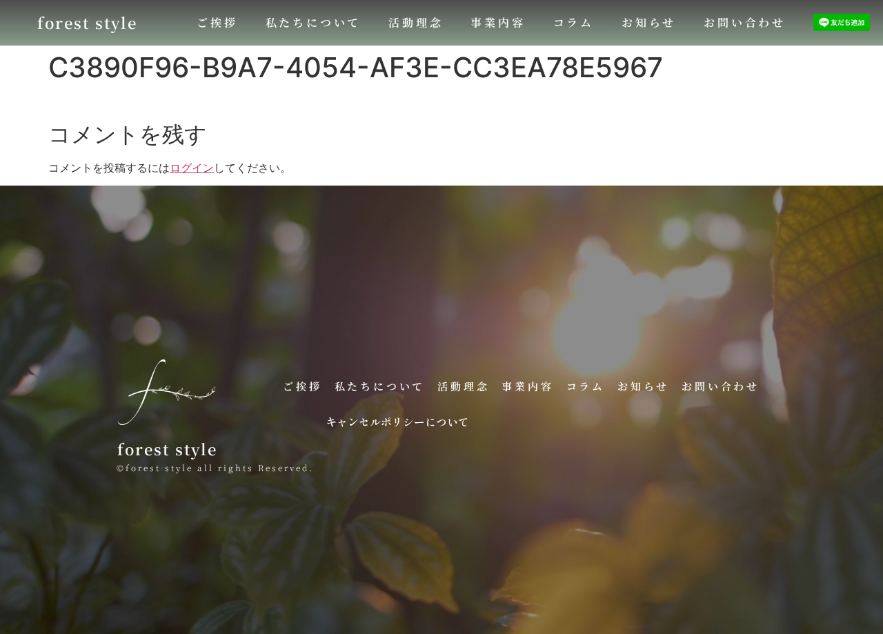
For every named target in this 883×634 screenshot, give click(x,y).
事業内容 (497, 22)
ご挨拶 (217, 22)
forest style (87, 22)
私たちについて (313, 22)
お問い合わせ (745, 22)
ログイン (192, 168)
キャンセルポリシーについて (397, 421)
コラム (573, 22)
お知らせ (649, 22)
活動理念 (415, 22)
